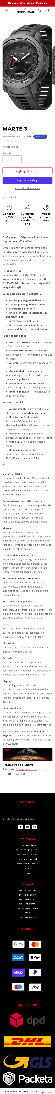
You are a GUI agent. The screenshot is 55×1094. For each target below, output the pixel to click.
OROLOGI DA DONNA (27, 895)
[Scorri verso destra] (34, 119)
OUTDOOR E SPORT (27, 899)
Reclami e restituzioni (27, 854)
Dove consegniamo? (27, 845)
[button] (6, 10)
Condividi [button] (11, 197)
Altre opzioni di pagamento (27, 188)
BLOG (27, 913)
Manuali (27, 873)
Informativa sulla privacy (28, 864)
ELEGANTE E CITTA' (27, 904)
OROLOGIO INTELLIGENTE (27, 908)
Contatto (27, 868)
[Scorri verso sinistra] (21, 119)
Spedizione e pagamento (27, 850)
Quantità (7, 152)
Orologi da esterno (26, 769)
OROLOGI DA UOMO (27, 891)
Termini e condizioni (27, 859)
